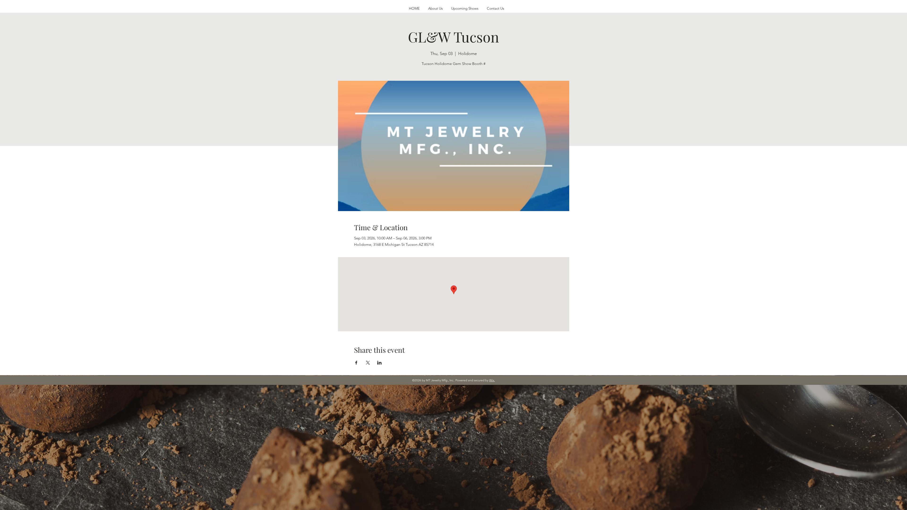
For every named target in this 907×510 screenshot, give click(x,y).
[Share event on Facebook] (356, 363)
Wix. (492, 380)
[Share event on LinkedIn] (379, 363)
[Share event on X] (368, 363)
